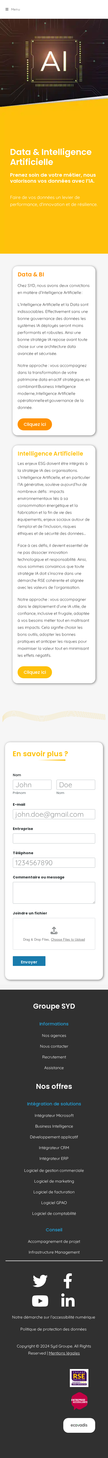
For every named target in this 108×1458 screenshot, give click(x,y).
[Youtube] (40, 1301)
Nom (60, 793)
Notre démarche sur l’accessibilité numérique (54, 1317)
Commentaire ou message (39, 877)
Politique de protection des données (54, 1329)
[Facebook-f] (67, 1281)
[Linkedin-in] (67, 1301)
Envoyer (29, 962)
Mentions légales (64, 1353)
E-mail (19, 804)
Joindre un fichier (30, 913)
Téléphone (23, 853)
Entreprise (23, 829)
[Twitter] (40, 1281)
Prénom (19, 793)
